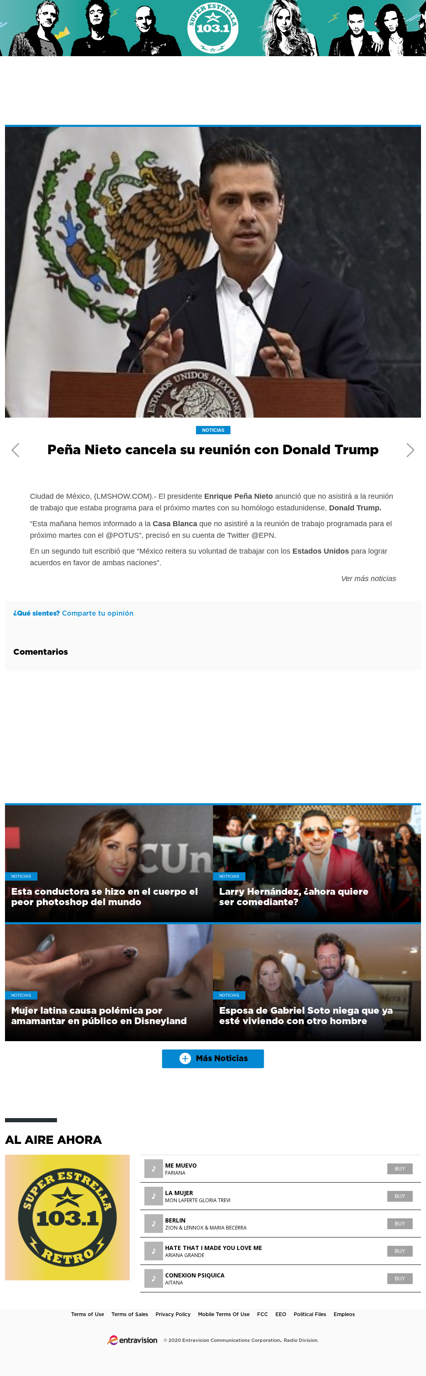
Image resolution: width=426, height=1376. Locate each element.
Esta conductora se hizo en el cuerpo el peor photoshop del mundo (104, 897)
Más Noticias (222, 1059)
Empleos (344, 1314)
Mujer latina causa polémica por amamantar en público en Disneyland (99, 1016)
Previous (15, 450)
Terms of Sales (129, 1314)
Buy (400, 1169)
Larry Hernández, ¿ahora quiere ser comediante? (294, 897)
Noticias (213, 430)
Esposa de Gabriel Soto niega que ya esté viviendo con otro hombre (306, 1016)
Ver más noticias (368, 578)
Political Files (310, 1314)
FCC (262, 1314)
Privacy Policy (173, 1314)
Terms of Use (87, 1314)
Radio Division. (301, 1340)
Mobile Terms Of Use (224, 1314)
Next (410, 450)
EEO (280, 1314)
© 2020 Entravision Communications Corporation (221, 1340)
